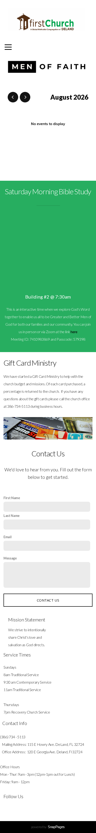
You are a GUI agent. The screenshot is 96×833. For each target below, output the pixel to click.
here (74, 331)
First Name (11, 498)
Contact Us (48, 600)
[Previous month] (13, 97)
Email (7, 537)
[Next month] (25, 97)
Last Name (11, 516)
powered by (48, 827)
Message (10, 558)
